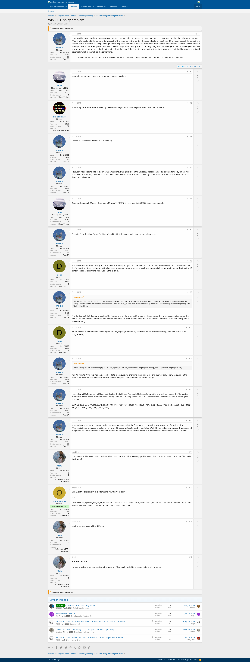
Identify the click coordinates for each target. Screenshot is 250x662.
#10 (190, 327)
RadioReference (57, 6)
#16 (190, 521)
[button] (66, 6)
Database (113, 6)
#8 (191, 261)
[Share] (196, 34)
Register (124, 6)
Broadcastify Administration (84, 632)
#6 (191, 198)
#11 (190, 358)
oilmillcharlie (59, 501)
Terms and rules (173, 659)
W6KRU (53, 24)
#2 (191, 72)
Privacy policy (186, 659)
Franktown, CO (63, 286)
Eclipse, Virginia (63, 97)
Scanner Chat (75, 624)
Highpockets (59, 116)
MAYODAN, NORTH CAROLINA (62, 480)
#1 (199, 34)
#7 (191, 230)
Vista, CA (66, 59)
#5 (191, 167)
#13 (190, 421)
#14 (190, 452)
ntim (59, 465)
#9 (191, 292)
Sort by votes (195, 66)
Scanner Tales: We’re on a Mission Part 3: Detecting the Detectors (89, 637)
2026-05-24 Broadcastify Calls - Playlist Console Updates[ (85, 629)
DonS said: (77, 297)
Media (100, 6)
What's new (86, 6)
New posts (52, 11)
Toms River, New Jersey (60, 130)
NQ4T (58, 616)
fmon (59, 85)
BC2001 (59, 608)
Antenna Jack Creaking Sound (80, 605)
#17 (190, 557)
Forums (73, 6)
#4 (191, 136)
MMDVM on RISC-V (65, 613)
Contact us (161, 659)
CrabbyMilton (190, 640)
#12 (190, 390)
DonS (59, 274)
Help (196, 659)
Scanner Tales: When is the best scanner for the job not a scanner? (90, 621)
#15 (190, 487)
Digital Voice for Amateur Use (81, 616)
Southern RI (65, 516)
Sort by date (183, 66)
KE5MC (192, 607)
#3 (191, 103)
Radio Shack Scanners (81, 608)
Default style (55, 659)
